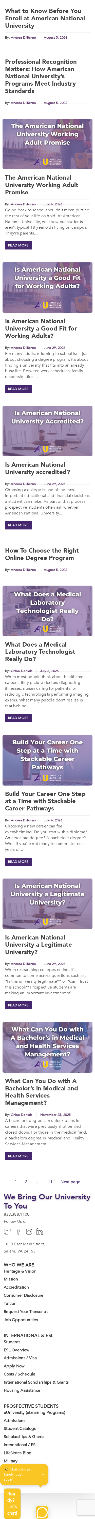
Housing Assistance (22, 1390)
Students (12, 1342)
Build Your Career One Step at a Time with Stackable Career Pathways (45, 801)
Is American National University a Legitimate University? (38, 945)
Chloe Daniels (21, 671)
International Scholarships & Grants (36, 1382)
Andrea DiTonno (23, 37)
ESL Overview (17, 1350)
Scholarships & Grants (24, 1436)
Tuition (10, 1303)
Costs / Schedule (19, 1374)
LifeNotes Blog (17, 1453)
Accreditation (16, 1287)
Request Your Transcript (26, 1311)
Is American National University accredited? (37, 468)
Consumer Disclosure (24, 1295)
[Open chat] (42, 1512)
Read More (18, 245)
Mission (11, 1279)
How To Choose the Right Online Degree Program (42, 554)
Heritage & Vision (20, 1271)
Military (10, 1461)
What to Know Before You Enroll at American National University (45, 18)
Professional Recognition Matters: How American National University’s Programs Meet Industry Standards (41, 76)
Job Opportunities (21, 1320)
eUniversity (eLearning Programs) (34, 1412)
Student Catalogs (20, 1428)
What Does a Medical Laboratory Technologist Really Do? (40, 652)
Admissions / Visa (20, 1358)
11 (50, 1182)
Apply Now (14, 1366)
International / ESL (21, 1445)
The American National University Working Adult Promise (41, 185)
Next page (70, 1182)
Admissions (14, 1420)
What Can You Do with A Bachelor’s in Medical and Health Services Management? (41, 1092)
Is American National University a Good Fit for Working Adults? (41, 328)
